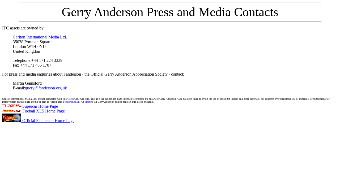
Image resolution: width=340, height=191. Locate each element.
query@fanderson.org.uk (46, 88)
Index (88, 101)
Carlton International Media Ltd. (40, 37)
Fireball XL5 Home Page (43, 111)
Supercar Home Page (39, 106)
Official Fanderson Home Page (47, 120)
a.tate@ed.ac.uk (71, 101)
